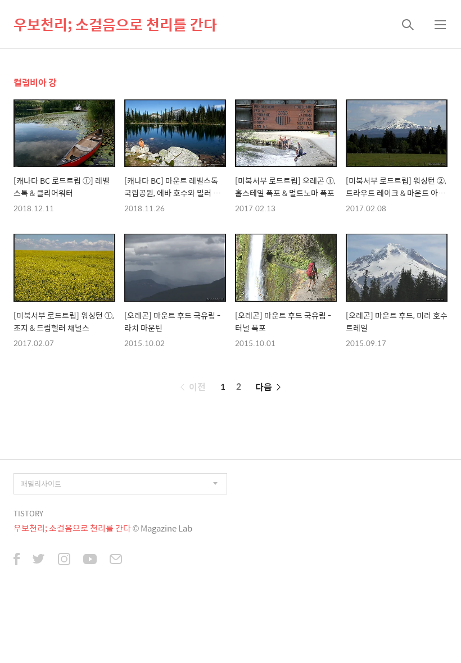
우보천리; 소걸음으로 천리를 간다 (115, 24)
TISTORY (28, 513)
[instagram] (64, 560)
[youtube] (90, 560)
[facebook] (16, 560)
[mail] (116, 560)
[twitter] (39, 560)
